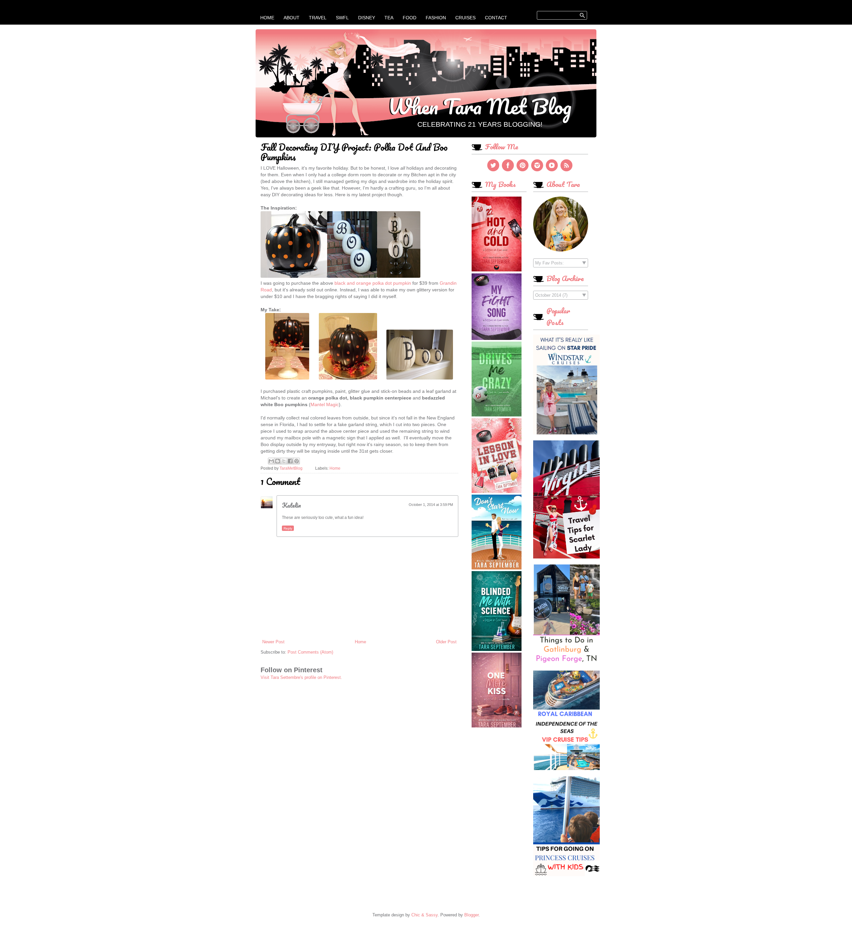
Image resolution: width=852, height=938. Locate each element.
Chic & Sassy (424, 914)
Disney (366, 17)
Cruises (465, 17)
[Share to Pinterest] (296, 461)
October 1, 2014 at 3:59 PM (431, 505)
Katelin (291, 505)
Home (267, 17)
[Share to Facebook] (290, 461)
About (292, 17)
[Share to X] (284, 461)
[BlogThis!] (277, 461)
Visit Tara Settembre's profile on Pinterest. (301, 677)
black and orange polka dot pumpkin (372, 283)
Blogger (471, 914)
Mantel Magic (325, 404)
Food (409, 17)
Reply (288, 528)
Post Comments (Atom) (310, 652)
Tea (388, 17)
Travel (317, 17)
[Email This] (271, 461)
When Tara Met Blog (479, 106)
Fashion (436, 17)
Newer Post (273, 641)
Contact (496, 17)
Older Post (446, 641)
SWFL (342, 17)
